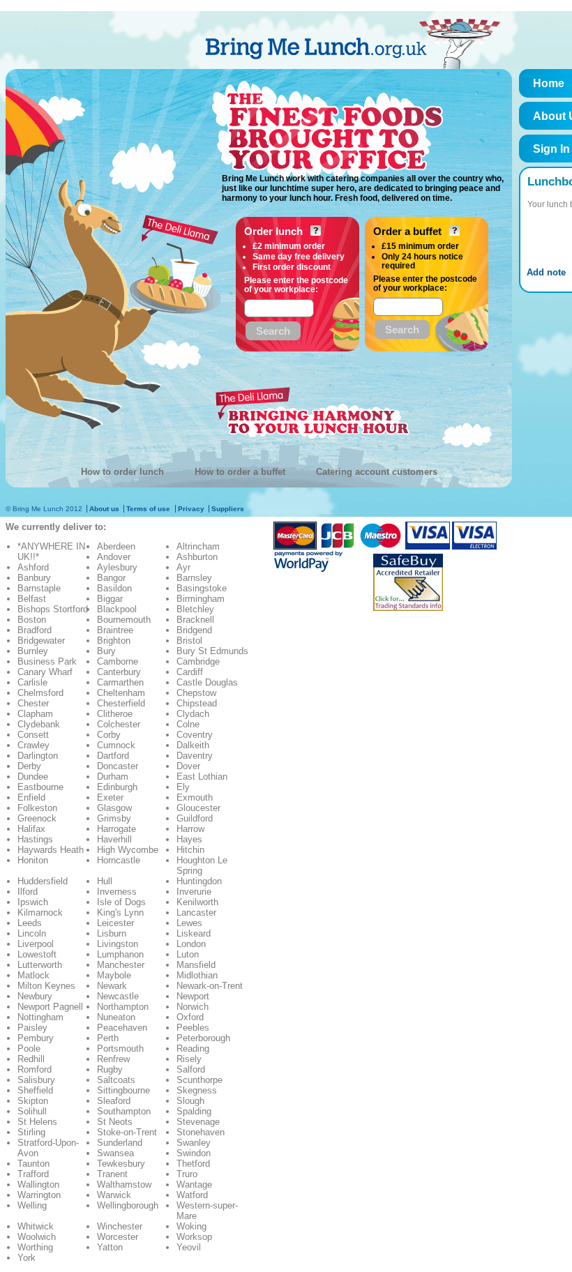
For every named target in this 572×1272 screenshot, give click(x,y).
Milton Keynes (46, 985)
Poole (28, 1048)
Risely (189, 1059)
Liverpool (35, 944)
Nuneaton (116, 1017)
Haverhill (114, 839)
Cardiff (189, 672)
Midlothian (197, 975)
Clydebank (38, 724)
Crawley (33, 745)
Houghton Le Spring (201, 865)
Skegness (196, 1090)
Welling (32, 1205)
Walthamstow (124, 1184)
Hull (104, 881)
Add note (546, 272)
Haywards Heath (50, 850)
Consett (33, 734)
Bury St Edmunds (212, 651)
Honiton (32, 860)
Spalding (193, 1111)
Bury (106, 651)
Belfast (31, 598)
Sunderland (119, 1142)
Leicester (115, 923)
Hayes (189, 839)
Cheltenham (121, 693)
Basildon (114, 588)
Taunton (33, 1163)
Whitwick (35, 1226)
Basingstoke (201, 588)
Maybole (114, 975)
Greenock (37, 818)
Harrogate (116, 829)
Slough (190, 1101)
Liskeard (193, 933)
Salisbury (36, 1080)
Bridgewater (41, 640)
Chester (33, 703)
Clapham (35, 714)
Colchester (118, 724)
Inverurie (193, 891)
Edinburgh (117, 787)
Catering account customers (376, 472)
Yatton (110, 1247)
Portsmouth (120, 1048)
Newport (192, 996)
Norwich (192, 1006)
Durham (112, 776)
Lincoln (31, 933)
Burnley (32, 651)
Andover (113, 557)
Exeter (110, 797)
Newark (112, 985)
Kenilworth (197, 902)
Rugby (110, 1069)
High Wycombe (127, 850)
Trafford (33, 1174)
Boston (31, 619)
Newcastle (118, 996)
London (191, 944)
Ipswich (32, 902)
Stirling (31, 1132)
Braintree (115, 630)
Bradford (34, 630)
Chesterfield (121, 703)
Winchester (119, 1226)
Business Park (47, 661)
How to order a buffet (240, 472)
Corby (109, 734)
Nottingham (40, 1017)
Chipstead (196, 703)
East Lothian (201, 776)
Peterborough (203, 1038)
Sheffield (35, 1090)
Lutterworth (39, 965)
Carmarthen (120, 682)
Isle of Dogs (121, 902)
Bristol (189, 640)
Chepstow (196, 693)
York (26, 1257)
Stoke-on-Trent (127, 1132)
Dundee (32, 776)
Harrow (190, 829)
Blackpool (117, 609)
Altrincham (198, 546)
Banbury (34, 578)
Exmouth (194, 797)
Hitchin (190, 850)
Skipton (32, 1101)
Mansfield (196, 965)
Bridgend (194, 630)
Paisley (32, 1027)
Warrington (39, 1195)
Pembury (35, 1038)
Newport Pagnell (50, 1006)
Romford (34, 1069)
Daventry (194, 755)
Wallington (38, 1184)
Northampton (123, 1006)
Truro (186, 1174)
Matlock (33, 975)
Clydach (192, 714)
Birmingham (200, 598)
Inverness (117, 891)
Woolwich (36, 1237)
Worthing (35, 1247)
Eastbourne (40, 787)
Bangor (111, 578)
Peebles (192, 1027)
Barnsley (194, 578)
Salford (190, 1069)
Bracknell (195, 619)
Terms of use (148, 509)
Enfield (31, 797)
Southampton (124, 1111)
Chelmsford (40, 693)
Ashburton (197, 557)
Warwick (114, 1195)
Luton (187, 954)
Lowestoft (37, 954)
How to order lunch (122, 472)
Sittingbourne (123, 1090)
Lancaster (196, 912)
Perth (108, 1038)
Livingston (117, 944)
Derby (29, 766)
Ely (183, 787)
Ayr (183, 567)
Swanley (193, 1142)
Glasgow (114, 808)
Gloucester (198, 808)
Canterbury (119, 672)
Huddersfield (42, 881)
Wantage (194, 1184)
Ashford (33, 567)
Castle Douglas (207, 682)
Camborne (117, 661)
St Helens (37, 1121)
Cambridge (198, 661)
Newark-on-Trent (209, 985)
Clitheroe (115, 714)
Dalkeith (192, 745)
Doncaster (117, 766)
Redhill (31, 1059)
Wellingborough (127, 1205)
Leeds (29, 923)
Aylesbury (117, 567)
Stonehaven (200, 1132)
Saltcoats (116, 1080)
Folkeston (37, 808)
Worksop (194, 1237)
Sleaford (113, 1101)
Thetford (193, 1163)
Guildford (194, 818)
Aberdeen (116, 546)
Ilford (27, 891)
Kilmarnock (40, 912)
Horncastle (118, 860)
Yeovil (188, 1247)
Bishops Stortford (52, 609)
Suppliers (227, 509)
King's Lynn (120, 912)
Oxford (190, 1017)
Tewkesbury (121, 1163)
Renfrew (113, 1059)
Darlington (37, 755)
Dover (188, 766)
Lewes (189, 923)
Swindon (193, 1153)
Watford (192, 1195)
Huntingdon (199, 881)
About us (104, 509)
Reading (192, 1048)
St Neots (115, 1121)
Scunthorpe (199, 1080)
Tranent (112, 1174)
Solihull (32, 1111)
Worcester (117, 1237)
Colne (188, 724)
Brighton (113, 640)
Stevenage (198, 1121)
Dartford (113, 755)
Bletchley (195, 609)
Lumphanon (120, 954)
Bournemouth (124, 619)
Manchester (120, 965)
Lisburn (111, 933)
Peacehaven (122, 1027)
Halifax (31, 829)
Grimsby (114, 818)
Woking (191, 1226)
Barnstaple (39, 588)
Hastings (35, 839)
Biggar (110, 598)
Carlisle (32, 682)
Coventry (194, 734)
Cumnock (116, 745)
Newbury (34, 996)
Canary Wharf (45, 672)
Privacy (191, 509)
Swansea (115, 1153)
